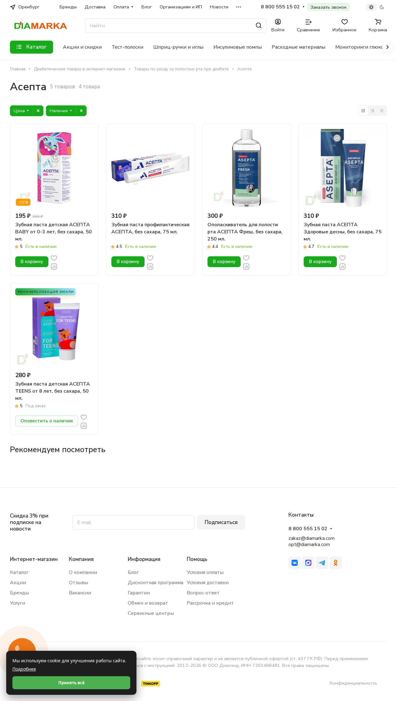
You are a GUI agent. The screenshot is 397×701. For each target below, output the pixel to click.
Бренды (19, 592)
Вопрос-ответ (203, 592)
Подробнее (24, 669)
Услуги (17, 603)
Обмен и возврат (148, 603)
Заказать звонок (328, 7)
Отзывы (78, 582)
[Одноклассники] (335, 563)
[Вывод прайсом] (381, 110)
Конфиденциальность (353, 683)
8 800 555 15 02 (280, 7)
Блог (133, 572)
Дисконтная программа (155, 582)
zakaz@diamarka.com (311, 538)
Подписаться (221, 522)
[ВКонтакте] (294, 563)
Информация (144, 559)
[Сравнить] (54, 266)
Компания (81, 559)
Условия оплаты (205, 572)
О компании (83, 572)
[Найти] (258, 25)
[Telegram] (322, 563)
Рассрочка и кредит (210, 603)
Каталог (19, 572)
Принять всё (71, 683)
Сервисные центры (151, 613)
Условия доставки (208, 582)
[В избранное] (54, 258)
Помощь (197, 559)
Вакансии (80, 592)
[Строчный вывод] (372, 110)
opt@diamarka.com (309, 544)
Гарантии (139, 592)
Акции (18, 582)
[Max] (308, 563)
